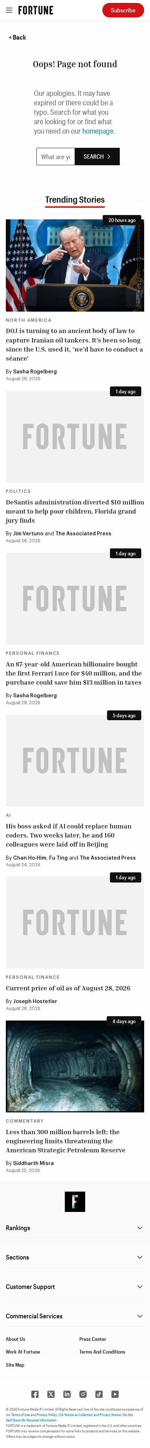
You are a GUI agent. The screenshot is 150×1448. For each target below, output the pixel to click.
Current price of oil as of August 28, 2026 (68, 988)
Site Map (15, 1365)
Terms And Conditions (102, 1351)
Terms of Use (20, 1414)
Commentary (25, 1121)
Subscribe (123, 10)
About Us (15, 1339)
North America (29, 320)
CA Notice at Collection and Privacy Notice (90, 1414)
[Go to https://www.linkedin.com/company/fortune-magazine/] (67, 1394)
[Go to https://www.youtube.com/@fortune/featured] (115, 1394)
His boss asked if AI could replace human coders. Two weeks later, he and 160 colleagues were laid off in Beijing (68, 835)
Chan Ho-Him (29, 858)
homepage (98, 130)
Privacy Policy (47, 1414)
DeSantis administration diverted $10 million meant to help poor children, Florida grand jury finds (75, 511)
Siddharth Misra (33, 1163)
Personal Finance (33, 653)
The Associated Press (83, 533)
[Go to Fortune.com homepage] (36, 10)
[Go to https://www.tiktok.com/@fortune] (99, 1394)
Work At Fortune (23, 1351)
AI (8, 815)
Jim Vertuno (28, 533)
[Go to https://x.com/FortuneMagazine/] (51, 1394)
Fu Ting (58, 858)
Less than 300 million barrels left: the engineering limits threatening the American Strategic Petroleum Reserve (66, 1141)
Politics (18, 491)
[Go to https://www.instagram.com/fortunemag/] (83, 1394)
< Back (17, 37)
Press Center (92, 1339)
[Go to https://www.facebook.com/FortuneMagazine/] (35, 1394)
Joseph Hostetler (35, 1001)
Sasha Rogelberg (35, 371)
